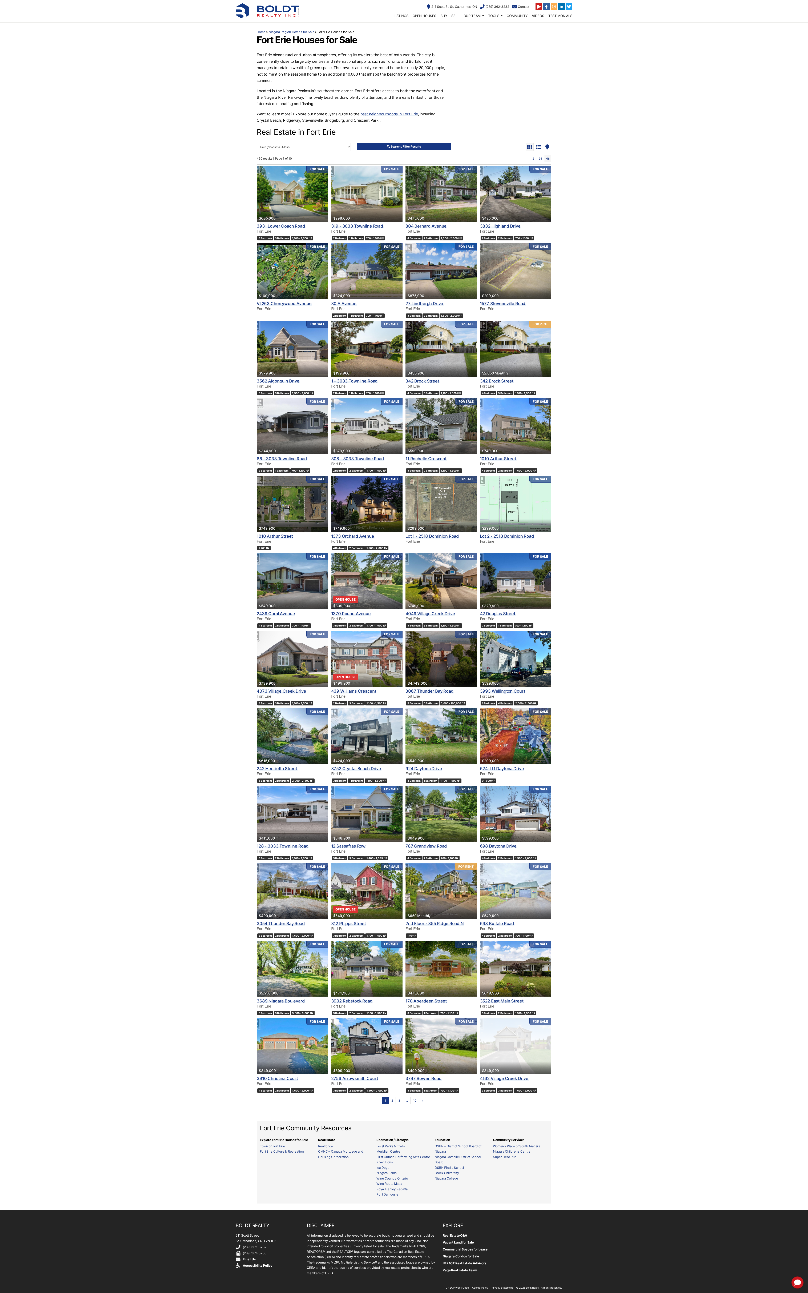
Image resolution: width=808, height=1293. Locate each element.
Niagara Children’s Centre (511, 1151)
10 (414, 1100)
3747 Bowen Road (423, 1078)
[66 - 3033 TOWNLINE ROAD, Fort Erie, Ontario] (292, 426)
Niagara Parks (386, 1173)
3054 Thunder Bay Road (281, 923)
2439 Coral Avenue (276, 613)
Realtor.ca (325, 1146)
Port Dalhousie (387, 1194)
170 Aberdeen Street (426, 1001)
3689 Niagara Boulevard (281, 1001)
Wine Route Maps (389, 1184)
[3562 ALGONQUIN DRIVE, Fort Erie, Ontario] (292, 349)
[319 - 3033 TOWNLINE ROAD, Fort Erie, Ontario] (367, 194)
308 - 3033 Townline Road (357, 458)
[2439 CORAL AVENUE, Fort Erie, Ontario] (292, 581)
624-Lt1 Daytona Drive (502, 768)
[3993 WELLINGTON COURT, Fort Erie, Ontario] (516, 659)
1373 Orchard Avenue (352, 536)
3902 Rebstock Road (352, 1001)
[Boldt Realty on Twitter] (569, 6)
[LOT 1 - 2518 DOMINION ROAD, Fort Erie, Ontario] (441, 504)
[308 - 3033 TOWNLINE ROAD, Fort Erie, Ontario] (367, 426)
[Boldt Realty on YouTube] (539, 6)
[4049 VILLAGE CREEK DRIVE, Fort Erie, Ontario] (441, 581)
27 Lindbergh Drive (424, 303)
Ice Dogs (382, 1168)
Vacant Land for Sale (458, 1242)
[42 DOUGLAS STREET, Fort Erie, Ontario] (516, 581)
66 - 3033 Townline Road (282, 458)
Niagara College (446, 1178)
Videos (538, 16)
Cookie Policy (480, 1287)
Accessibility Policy (257, 1266)
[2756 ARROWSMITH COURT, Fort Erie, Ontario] (367, 1046)
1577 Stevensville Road (503, 303)
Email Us (249, 1259)
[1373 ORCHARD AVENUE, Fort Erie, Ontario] (367, 504)
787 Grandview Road (426, 846)
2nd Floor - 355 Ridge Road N (434, 923)
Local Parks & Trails (390, 1146)
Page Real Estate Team (460, 1270)
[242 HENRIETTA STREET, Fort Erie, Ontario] (292, 736)
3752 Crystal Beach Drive (356, 768)
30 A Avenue (343, 303)
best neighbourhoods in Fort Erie (389, 114)
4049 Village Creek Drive (430, 613)
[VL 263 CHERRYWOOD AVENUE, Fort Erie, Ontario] (292, 271)
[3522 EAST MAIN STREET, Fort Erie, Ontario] (516, 969)
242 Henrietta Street (277, 768)
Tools (493, 16)
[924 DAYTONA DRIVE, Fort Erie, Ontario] (441, 736)
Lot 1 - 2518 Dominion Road (432, 536)
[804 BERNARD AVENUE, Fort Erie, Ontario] (441, 194)
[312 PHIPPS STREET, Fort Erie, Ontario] (367, 891)
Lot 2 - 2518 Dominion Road (507, 536)
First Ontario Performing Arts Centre (403, 1157)
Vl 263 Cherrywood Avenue (284, 303)
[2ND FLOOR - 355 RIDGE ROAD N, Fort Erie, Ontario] (441, 891)
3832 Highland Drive (500, 226)
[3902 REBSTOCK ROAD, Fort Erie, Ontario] (367, 969)
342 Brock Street (422, 381)
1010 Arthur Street (498, 458)
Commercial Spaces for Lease (465, 1249)
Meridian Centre (388, 1151)
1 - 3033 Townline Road (354, 381)
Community (517, 16)
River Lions (384, 1162)
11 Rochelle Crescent (426, 458)
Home (261, 32)
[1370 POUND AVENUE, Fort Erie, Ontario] (367, 581)
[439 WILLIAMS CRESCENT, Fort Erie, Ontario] (367, 659)
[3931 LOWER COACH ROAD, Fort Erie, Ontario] (292, 194)
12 (532, 158)
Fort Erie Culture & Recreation (282, 1151)
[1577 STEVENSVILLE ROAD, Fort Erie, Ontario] (516, 271)
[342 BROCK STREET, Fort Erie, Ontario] (441, 349)
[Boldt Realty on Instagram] (554, 6)
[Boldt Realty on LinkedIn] (561, 6)
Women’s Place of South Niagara (516, 1146)
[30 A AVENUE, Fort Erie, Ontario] (367, 271)
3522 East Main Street (502, 1001)
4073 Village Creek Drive (281, 691)
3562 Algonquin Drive (278, 381)
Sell (455, 16)
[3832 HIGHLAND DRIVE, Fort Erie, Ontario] (516, 194)
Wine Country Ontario (392, 1178)
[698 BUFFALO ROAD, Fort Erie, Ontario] (516, 891)
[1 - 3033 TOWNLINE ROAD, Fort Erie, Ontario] (367, 349)
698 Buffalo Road (497, 923)
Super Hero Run (505, 1157)
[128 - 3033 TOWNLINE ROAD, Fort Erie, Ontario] (292, 814)
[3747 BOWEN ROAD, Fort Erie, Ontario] (441, 1046)
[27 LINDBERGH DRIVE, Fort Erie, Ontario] (441, 271)
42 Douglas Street (497, 613)
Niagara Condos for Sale (461, 1256)
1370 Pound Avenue (351, 613)
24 (540, 158)
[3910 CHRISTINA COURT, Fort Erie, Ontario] (292, 1046)
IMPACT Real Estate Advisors (464, 1263)
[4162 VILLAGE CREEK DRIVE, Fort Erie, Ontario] (516, 1046)
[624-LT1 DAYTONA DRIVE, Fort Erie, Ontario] (516, 736)
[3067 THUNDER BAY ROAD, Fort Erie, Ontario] (441, 659)
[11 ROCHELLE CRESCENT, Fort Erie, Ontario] (441, 426)
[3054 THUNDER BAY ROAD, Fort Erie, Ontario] (292, 891)
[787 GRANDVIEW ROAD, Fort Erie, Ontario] (441, 814)
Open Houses (424, 16)
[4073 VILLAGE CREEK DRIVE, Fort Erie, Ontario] (292, 659)
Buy (443, 16)
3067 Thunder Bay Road (429, 691)
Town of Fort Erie (272, 1146)
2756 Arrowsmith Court (354, 1078)
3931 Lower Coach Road (281, 226)
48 (548, 158)
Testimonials (560, 16)
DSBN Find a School (449, 1168)
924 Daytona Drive (423, 768)
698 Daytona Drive (498, 846)
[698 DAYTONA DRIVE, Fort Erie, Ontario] (516, 814)
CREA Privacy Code (457, 1287)
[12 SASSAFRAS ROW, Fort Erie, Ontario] (367, 814)
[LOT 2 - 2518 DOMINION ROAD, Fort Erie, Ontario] (516, 504)
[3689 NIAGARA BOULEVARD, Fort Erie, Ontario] (292, 969)
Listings (401, 16)
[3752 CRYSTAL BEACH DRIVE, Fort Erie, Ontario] (367, 736)
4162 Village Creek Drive (504, 1078)
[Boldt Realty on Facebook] (546, 6)
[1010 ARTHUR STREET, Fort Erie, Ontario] (516, 426)
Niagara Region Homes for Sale (291, 32)
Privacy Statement (502, 1287)
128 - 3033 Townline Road (282, 846)
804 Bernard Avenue (426, 226)
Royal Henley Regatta (392, 1189)
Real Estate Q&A (455, 1235)
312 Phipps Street (348, 923)
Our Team (472, 16)
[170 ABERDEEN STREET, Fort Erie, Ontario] (441, 969)
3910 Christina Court (277, 1078)
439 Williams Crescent (353, 691)
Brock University (447, 1173)
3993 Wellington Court (502, 691)
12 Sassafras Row (348, 846)
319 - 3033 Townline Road (357, 226)
